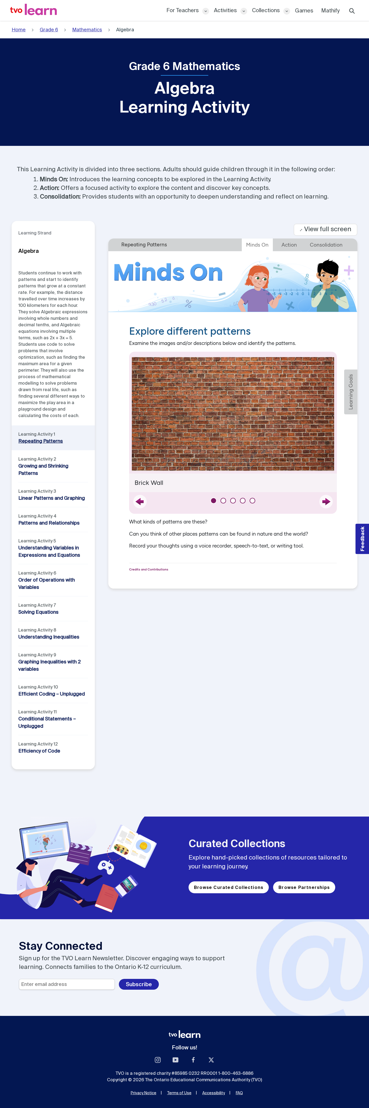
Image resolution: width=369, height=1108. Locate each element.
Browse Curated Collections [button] (228, 887)
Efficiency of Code (39, 751)
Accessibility (213, 1093)
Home (19, 29)
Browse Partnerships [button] (304, 887)
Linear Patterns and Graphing (51, 498)
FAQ (239, 1093)
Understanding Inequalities (48, 637)
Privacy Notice (143, 1093)
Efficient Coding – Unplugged (51, 694)
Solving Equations (38, 612)
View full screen (325, 229)
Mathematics (87, 29)
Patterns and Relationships (49, 523)
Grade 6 (49, 29)
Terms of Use (179, 1093)
